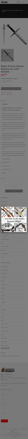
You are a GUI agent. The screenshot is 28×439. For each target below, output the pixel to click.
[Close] (27, 207)
